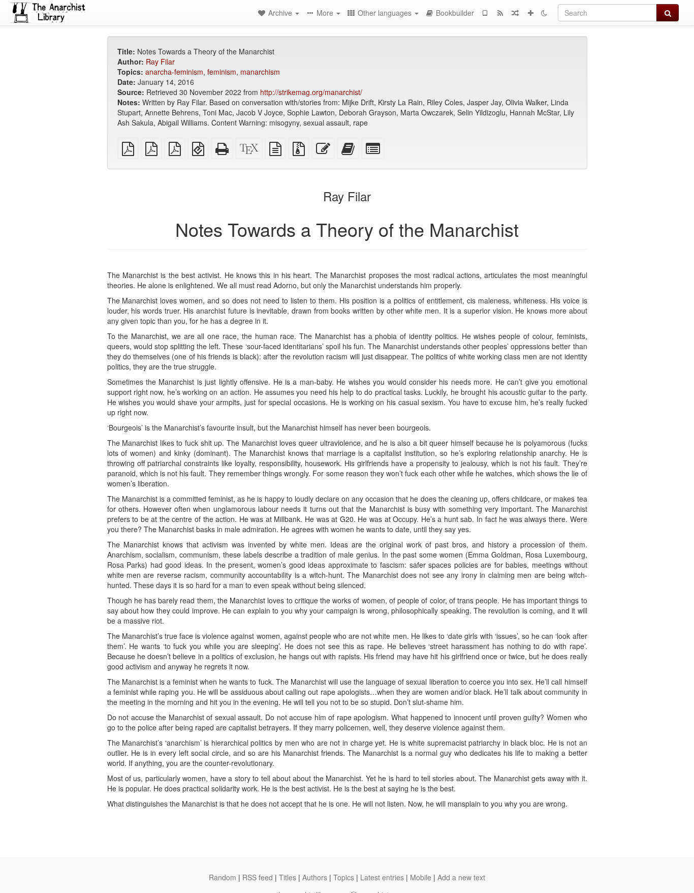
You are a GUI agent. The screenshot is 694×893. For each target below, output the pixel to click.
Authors (314, 877)
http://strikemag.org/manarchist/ (311, 92)
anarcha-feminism (174, 72)
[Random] (515, 12)
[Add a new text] (530, 12)
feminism (221, 72)
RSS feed (257, 877)
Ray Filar (160, 61)
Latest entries (382, 877)
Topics (343, 877)
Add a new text (461, 877)
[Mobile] (484, 12)
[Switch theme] (544, 12)
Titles (287, 877)
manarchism (260, 72)
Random (222, 877)
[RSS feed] (500, 12)
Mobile (420, 877)
